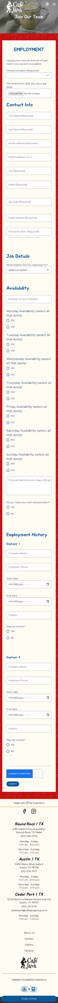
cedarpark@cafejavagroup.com (29, 910)
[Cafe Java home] (14, 7)
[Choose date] (47, 584)
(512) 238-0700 (29, 836)
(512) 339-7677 (29, 871)
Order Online (28, 998)
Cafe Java (29, 963)
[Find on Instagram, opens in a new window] (33, 812)
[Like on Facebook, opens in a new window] (24, 812)
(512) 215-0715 (29, 906)
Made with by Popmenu (23, 803)
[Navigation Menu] (54, 4)
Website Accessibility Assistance (29, 979)
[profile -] (47, 4)
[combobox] (27, 270)
